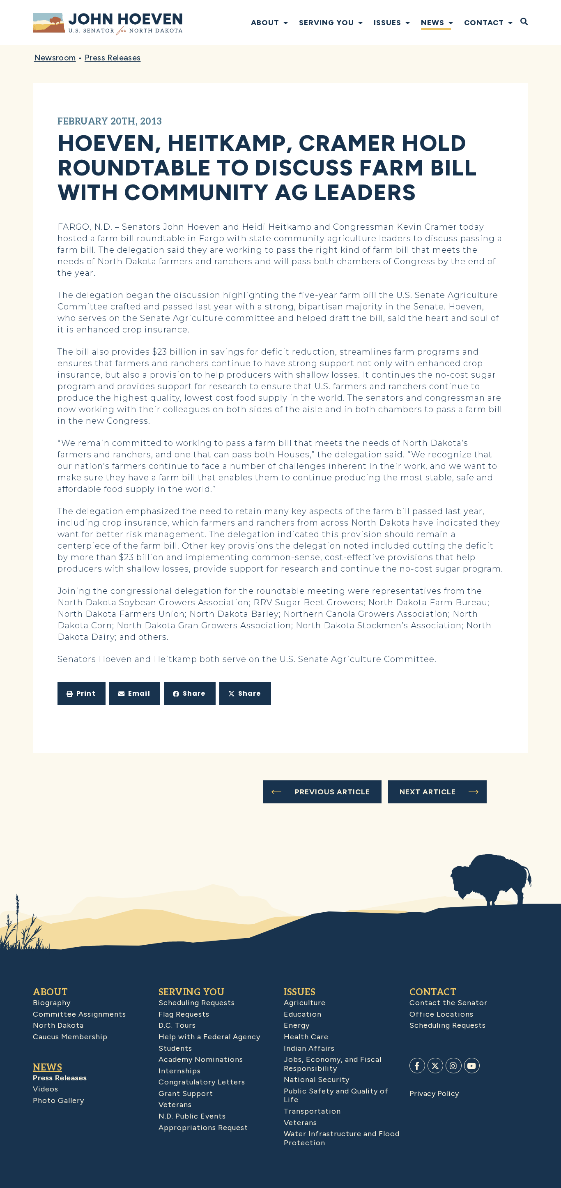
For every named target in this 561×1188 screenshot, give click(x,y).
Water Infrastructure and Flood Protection (342, 1138)
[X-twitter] (435, 1065)
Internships (180, 1070)
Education (303, 1014)
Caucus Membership (70, 1036)
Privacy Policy (434, 1093)
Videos (45, 1088)
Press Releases (113, 57)
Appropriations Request (203, 1127)
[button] (81, 693)
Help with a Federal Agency (209, 1036)
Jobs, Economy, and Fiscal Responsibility (333, 1064)
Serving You (326, 22)
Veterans (175, 1104)
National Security (316, 1079)
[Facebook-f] (417, 1065)
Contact (484, 22)
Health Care (306, 1036)
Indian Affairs (309, 1048)
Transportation (312, 1111)
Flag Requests (184, 1014)
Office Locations (441, 1014)
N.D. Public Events (192, 1116)
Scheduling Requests (197, 1002)
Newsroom (55, 57)
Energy (297, 1025)
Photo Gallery (58, 1100)
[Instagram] (453, 1065)
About (265, 22)
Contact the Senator (448, 1002)
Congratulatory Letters (202, 1082)
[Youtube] (472, 1065)
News (432, 22)
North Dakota (58, 1025)
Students (175, 1048)
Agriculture (305, 1002)
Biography (52, 1002)
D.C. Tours (177, 1025)
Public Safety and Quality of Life (336, 1096)
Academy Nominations (201, 1059)
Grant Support (186, 1093)
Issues (387, 22)
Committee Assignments (79, 1014)
